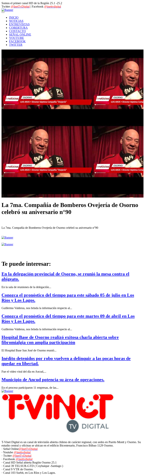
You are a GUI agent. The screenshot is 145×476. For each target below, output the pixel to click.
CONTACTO (17, 31)
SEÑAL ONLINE (20, 34)
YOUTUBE (16, 38)
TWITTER (15, 44)
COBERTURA (18, 27)
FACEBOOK (17, 41)
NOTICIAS (16, 20)
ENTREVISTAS (19, 24)
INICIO (14, 17)
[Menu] (3, 12)
